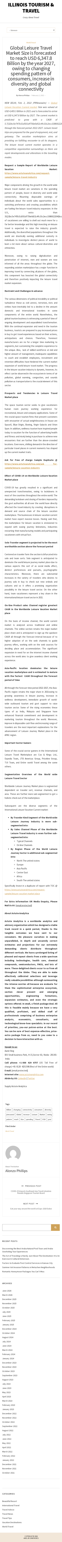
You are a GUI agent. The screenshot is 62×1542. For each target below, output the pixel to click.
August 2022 (7, 1430)
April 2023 (6, 1396)
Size (22, 1119)
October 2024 (8, 1333)
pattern (9, 1119)
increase (26, 1115)
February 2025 (8, 1320)
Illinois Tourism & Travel (31, 8)
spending (29, 1119)
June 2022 (6, 1439)
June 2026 (6, 1290)
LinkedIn (22, 1078)
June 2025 (6, 1316)
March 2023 (7, 1400)
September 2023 (9, 1375)
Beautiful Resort (9, 1501)
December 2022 (9, 1413)
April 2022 (6, 1447)
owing (49, 1115)
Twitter (31, 1078)
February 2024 (8, 1354)
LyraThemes (34, 1538)
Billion (8, 1110)
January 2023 (8, 1409)
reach (16, 1119)
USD (44, 1119)
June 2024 (6, 1345)
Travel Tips (7, 1518)
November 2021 (9, 1468)
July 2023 (6, 1383)
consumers (38, 1110)
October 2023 (8, 1371)
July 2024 (6, 1341)
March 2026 (7, 1295)
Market (42, 1115)
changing (16, 1110)
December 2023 (9, 1362)
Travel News (7, 1514)
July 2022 (6, 1434)
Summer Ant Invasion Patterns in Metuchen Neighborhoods (28, 1267)
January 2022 (8, 1460)
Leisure (34, 1115)
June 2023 (6, 1388)
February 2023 (8, 1405)
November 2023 (9, 1367)
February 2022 (8, 1455)
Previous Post (31, 1189)
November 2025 (9, 1303)
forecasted (10, 1115)
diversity (48, 1110)
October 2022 (8, 1422)
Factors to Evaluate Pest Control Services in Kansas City (27, 1263)
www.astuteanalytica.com (31, 1074)
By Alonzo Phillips (22, 95)
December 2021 (9, 1464)
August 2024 (7, 1337)
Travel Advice (8, 1509)
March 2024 (7, 1350)
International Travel (10, 1505)
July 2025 (6, 1312)
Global (18, 1115)
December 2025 (9, 1299)
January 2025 (8, 1324)
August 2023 (7, 1379)
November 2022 (9, 1417)
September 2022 (9, 1426)
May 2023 (6, 1392)
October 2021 (8, 1472)
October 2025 (8, 1307)
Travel (37, 1119)
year (49, 1119)
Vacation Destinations (12, 1522)
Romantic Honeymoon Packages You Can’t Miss (23, 1271)
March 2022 (7, 1451)
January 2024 (8, 1358)
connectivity (27, 1110)
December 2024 (9, 1328)
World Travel (31, 43)
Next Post (31, 1206)
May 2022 (6, 1443)
